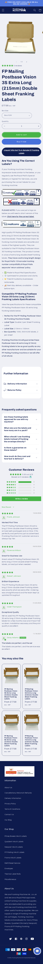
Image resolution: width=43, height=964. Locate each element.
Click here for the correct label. (20, 216)
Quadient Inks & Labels (14, 841)
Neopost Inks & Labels (14, 847)
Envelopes (9, 868)
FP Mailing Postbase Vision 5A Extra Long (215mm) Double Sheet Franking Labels (31, 694)
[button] (3, 10)
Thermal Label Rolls (13, 874)
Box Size (5, 111)
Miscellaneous (10, 879)
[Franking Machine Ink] (21, 10)
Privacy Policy (10, 804)
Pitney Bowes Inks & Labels (16, 836)
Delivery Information (13, 798)
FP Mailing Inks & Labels (14, 852)
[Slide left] (16, 61)
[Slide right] (26, 61)
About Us (8, 787)
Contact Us (9, 814)
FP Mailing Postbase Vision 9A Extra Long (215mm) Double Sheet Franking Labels (11, 741)
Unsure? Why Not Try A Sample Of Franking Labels (21, 151)
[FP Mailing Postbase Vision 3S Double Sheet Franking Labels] (21, 227)
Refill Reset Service (12, 863)
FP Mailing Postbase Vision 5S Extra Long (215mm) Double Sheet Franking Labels (11, 694)
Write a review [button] (21, 499)
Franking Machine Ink (18, 957)
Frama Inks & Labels (13, 858)
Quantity (5, 121)
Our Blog (8, 820)
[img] (7, 513)
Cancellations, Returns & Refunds (18, 793)
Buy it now (21, 142)
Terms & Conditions (12, 809)
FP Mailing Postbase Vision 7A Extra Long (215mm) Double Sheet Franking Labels (31, 741)
